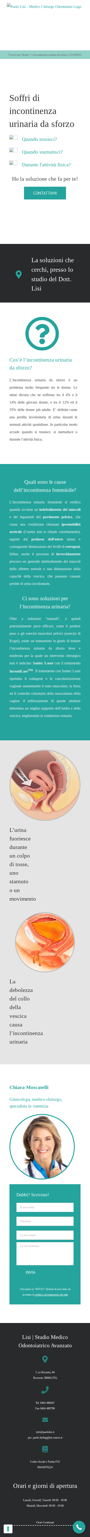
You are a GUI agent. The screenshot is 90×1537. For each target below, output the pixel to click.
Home (25, 55)
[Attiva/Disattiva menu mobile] (80, 46)
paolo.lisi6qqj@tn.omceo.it (47, 1437)
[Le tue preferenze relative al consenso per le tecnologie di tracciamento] (8, 1528)
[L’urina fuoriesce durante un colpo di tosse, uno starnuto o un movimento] (45, 752)
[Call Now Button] (79, 1527)
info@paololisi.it (45, 1432)
